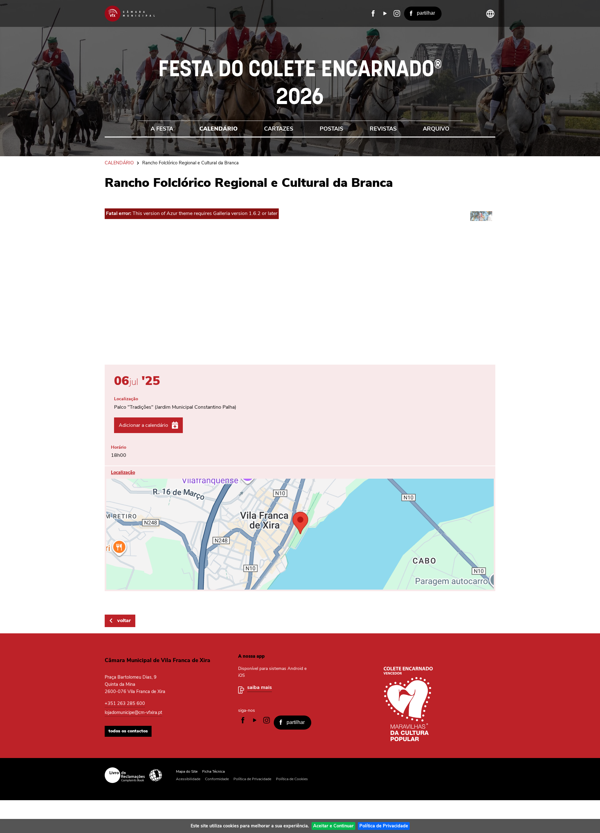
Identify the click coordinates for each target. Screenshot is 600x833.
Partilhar (426, 13)
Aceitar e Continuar (333, 826)
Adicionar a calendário (143, 425)
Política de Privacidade (383, 826)
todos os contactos (128, 731)
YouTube (385, 13)
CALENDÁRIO (119, 163)
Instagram (397, 13)
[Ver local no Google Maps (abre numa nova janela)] (300, 528)
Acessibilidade (155, 775)
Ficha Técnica (213, 771)
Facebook (373, 13)
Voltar (124, 620)
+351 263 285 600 (125, 703)
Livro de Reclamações (125, 775)
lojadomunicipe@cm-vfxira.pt (133, 712)
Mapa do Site (187, 771)
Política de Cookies (292, 778)
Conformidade (217, 778)
